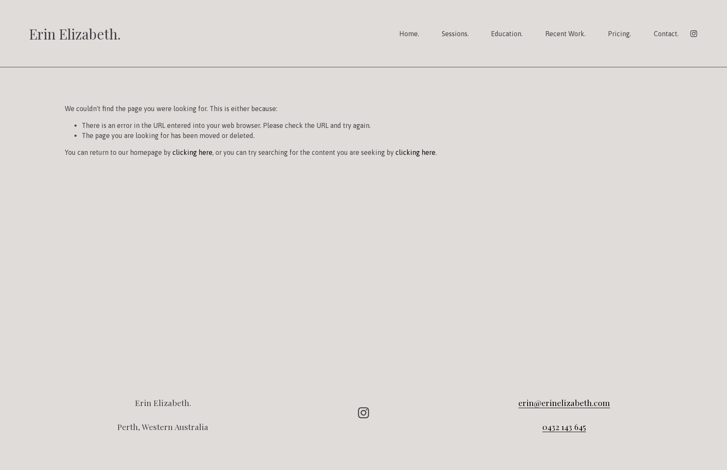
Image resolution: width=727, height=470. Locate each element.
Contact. (666, 33)
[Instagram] (694, 33)
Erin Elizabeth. (75, 33)
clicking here (192, 152)
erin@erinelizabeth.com (564, 403)
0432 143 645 (564, 427)
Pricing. (619, 33)
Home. (409, 33)
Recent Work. (565, 33)
